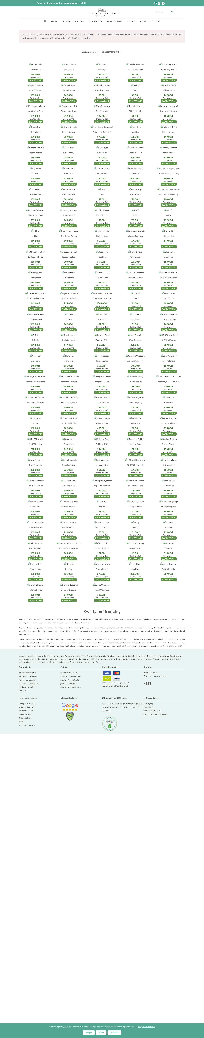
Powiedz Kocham (26, 710)
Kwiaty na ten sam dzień (70, 676)
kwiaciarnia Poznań (85, 656)
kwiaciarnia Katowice (48, 659)
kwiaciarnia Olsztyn (107, 659)
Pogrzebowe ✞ (114, 21)
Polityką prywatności (146, 1027)
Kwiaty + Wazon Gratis (69, 680)
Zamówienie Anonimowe (29, 683)
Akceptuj (88, 1032)
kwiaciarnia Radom (126, 659)
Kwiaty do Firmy (25, 718)
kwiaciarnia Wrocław (105, 656)
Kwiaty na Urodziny (27, 703)
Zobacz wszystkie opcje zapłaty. (115, 684)
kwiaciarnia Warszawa (64, 656)
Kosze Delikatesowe (27, 725)
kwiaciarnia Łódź (92, 662)
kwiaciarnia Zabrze (48, 662)
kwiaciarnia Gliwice (28, 659)
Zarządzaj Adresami (152, 710)
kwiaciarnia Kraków (69, 659)
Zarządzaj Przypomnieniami (155, 714)
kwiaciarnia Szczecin (28, 662)
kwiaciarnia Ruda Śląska (148, 659)
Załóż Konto (149, 707)
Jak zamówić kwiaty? (27, 672)
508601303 (152, 672)
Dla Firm (131, 21)
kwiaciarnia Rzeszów (170, 659)
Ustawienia (114, 1032)
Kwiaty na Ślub (25, 714)
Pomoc (143, 21)
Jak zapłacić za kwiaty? (28, 676)
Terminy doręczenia (27, 680)
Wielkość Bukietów (26, 687)
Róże (21, 721)
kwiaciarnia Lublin (87, 659)
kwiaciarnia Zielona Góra (70, 662)
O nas (54, 21)
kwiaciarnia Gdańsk (126, 656)
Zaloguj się (148, 703)
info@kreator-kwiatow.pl (156, 676)
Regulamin (23, 690)
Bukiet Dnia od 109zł (68, 672)
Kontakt (156, 21)
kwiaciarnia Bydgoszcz (147, 656)
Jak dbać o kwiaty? (68, 683)
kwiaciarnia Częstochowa (171, 656)
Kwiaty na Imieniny (26, 707)
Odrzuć (101, 1032)
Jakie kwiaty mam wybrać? (71, 687)
